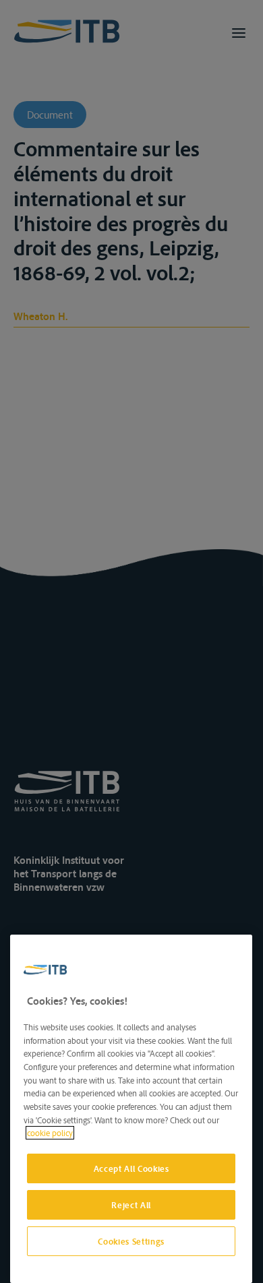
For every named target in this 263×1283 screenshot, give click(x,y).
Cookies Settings (131, 1241)
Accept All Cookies (131, 1168)
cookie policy (50, 1132)
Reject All (131, 1204)
